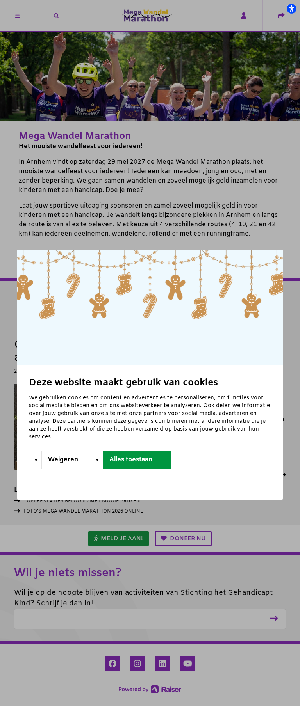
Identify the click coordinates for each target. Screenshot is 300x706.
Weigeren (63, 460)
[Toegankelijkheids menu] (291, 8)
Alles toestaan (130, 460)
